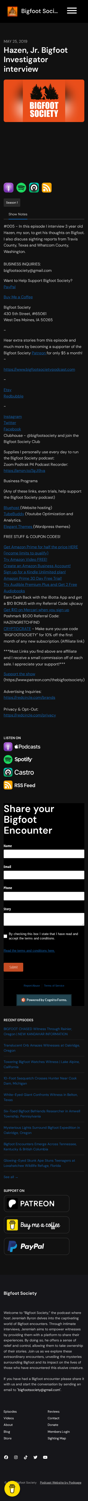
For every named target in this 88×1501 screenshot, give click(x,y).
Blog (7, 1432)
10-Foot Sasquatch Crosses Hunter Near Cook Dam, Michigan (40, 1081)
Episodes (10, 1411)
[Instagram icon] (15, 1457)
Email (7, 866)
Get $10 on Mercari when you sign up (36, 609)
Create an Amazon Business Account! (37, 565)
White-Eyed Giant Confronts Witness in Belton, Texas (41, 1097)
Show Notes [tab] (18, 214)
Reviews (53, 1411)
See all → (11, 1177)
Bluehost (12, 507)
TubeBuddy (14, 513)
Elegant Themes (18, 526)
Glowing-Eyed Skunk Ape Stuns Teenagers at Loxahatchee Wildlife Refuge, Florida (39, 1163)
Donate (53, 1425)
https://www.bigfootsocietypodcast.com (39, 369)
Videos (9, 1418)
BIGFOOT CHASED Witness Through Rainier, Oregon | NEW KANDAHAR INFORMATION (38, 1031)
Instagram (13, 416)
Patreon (39, 353)
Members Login (59, 1432)
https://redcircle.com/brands (29, 697)
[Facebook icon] (6, 1457)
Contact (53, 1418)
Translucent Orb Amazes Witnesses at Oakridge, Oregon (42, 1048)
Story (7, 909)
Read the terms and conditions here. (29, 950)
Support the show (19, 673)
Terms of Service (54, 985)
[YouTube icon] (45, 1457)
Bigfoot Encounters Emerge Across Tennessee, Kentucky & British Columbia (40, 1146)
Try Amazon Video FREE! (25, 559)
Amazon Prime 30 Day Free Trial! (33, 578)
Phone (8, 887)
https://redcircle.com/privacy (30, 715)
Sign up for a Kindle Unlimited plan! (35, 572)
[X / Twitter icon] (35, 1457)
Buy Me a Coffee (18, 297)
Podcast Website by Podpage (60, 1483)
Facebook (12, 429)
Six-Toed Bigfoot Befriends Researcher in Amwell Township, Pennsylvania (42, 1113)
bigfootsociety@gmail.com (39, 1390)
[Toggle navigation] (71, 11)
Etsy (7, 389)
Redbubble (13, 396)
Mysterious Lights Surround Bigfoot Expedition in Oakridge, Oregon (42, 1130)
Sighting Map (57, 1438)
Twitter (10, 422)
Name (8, 845)
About (8, 1425)
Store (7, 1438)
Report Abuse (32, 985)
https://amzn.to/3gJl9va (24, 470)
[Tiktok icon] (25, 1457)
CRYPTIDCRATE (17, 628)
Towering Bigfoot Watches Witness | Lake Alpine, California (42, 1064)
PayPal (10, 286)
